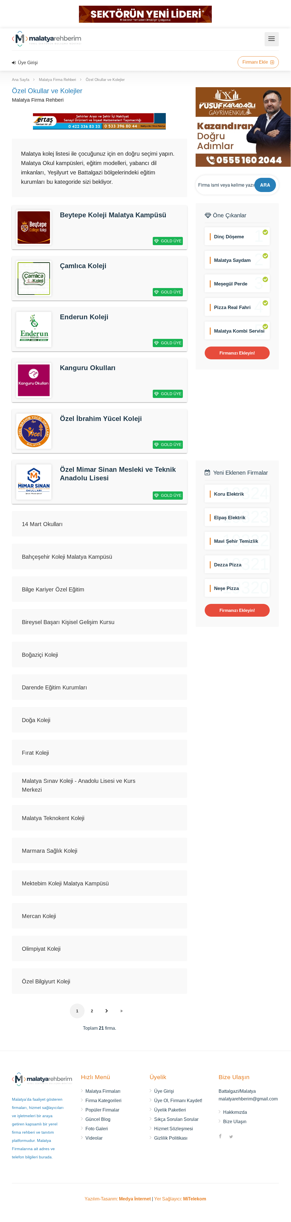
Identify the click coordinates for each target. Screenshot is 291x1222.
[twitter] (231, 1137)
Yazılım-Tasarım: (118, 1198)
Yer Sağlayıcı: (180, 1198)
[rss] (241, 1137)
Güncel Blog (97, 1119)
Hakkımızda (235, 1112)
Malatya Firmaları (102, 1091)
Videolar (93, 1138)
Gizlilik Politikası (170, 1138)
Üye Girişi (27, 62)
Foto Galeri (96, 1128)
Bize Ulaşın (234, 1121)
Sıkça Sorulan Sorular (176, 1119)
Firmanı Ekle (255, 62)
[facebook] (220, 1137)
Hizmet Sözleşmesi (173, 1128)
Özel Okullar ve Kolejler (105, 80)
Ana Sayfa (20, 80)
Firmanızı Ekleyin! (237, 353)
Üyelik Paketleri (170, 1110)
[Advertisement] (243, 415)
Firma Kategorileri (103, 1100)
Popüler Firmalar (102, 1110)
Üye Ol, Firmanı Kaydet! (178, 1100)
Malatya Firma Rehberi (57, 80)
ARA (265, 185)
